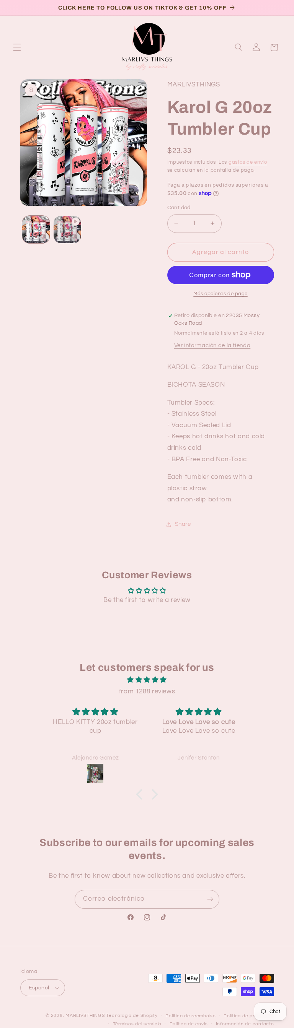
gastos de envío (248, 162)
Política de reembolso (190, 1016)
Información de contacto (245, 1024)
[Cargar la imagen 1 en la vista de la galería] (36, 229)
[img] (147, 680)
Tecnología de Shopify (131, 1015)
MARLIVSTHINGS (85, 1015)
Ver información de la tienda (212, 345)
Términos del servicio (137, 1024)
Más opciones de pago (220, 293)
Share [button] (183, 524)
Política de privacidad (249, 1016)
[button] (17, 47)
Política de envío (189, 1024)
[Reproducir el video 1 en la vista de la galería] (67, 229)
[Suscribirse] (210, 899)
